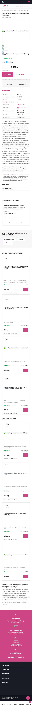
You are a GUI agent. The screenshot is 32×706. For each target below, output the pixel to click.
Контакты (23, 223)
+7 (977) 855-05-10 (9, 213)
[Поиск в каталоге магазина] (21, 2)
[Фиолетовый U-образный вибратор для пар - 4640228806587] (16, 474)
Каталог (9, 704)
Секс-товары (10, 10)
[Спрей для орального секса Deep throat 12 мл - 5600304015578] (16, 348)
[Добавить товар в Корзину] (25, 289)
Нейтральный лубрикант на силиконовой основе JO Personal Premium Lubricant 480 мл (15, 282)
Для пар (26, 10)
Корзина (28, 703)
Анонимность (22, 84)
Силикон (19, 104)
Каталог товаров (23, 6)
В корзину (7, 74)
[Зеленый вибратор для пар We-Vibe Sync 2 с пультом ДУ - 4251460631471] (16, 554)
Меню (2, 704)
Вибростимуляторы (18, 10)
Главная (4, 10)
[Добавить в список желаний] (27, 22)
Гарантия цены (6, 70)
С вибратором (7, 102)
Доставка (9, 84)
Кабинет (21, 704)
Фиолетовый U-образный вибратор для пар (15, 486)
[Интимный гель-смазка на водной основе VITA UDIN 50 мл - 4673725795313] (16, 308)
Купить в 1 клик (20, 74)
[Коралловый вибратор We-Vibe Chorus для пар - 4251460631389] (16, 514)
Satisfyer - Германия (22, 107)
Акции (15, 704)
